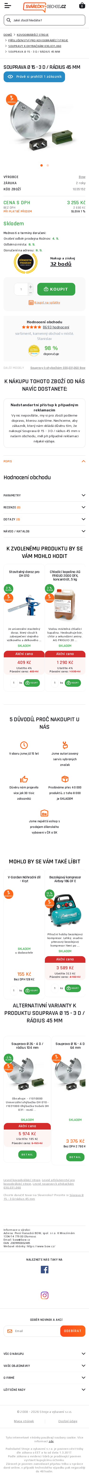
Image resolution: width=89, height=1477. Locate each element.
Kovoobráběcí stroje (33, 34)
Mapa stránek (24, 1421)
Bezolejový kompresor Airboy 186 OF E (65, 879)
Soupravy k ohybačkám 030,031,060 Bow (57, 368)
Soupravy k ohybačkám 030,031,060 (34, 46)
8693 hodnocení (56, 327)
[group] (24, 630)
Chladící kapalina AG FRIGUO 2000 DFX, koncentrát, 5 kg (65, 575)
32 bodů (61, 264)
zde (51, 1441)
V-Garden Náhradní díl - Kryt (24, 879)
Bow (82, 177)
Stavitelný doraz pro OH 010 (24, 573)
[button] (32, 683)
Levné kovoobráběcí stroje (22, 1180)
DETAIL (27, 1154)
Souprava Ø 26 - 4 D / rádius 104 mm (27, 1045)
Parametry (12, 495)
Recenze (12, 507)
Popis (8, 461)
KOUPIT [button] (34, 682)
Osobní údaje (67, 1421)
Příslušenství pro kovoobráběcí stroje (38, 40)
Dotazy (12, 519)
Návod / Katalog (17, 531)
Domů (8, 34)
